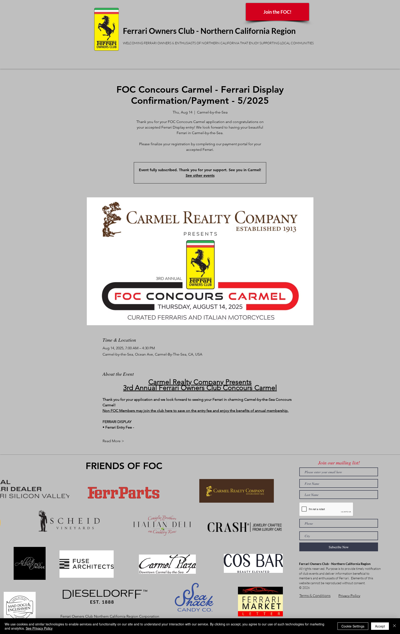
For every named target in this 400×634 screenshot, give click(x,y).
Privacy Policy (349, 595)
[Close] (394, 626)
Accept (380, 626)
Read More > (113, 441)
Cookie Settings (352, 626)
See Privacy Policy (39, 628)
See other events (200, 175)
